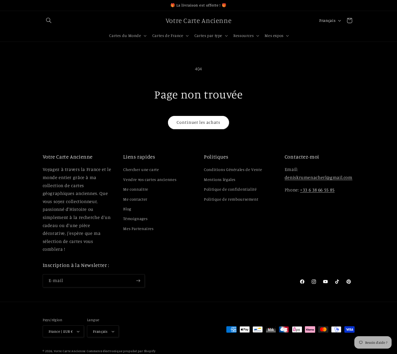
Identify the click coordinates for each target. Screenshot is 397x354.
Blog (127, 209)
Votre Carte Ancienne (70, 351)
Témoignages (135, 218)
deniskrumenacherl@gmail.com (318, 177)
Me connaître (135, 189)
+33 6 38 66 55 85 (317, 190)
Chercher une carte (141, 169)
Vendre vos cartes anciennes (149, 179)
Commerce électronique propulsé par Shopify (121, 351)
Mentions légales (219, 179)
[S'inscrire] (138, 280)
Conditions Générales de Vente (233, 169)
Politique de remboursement (231, 199)
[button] (49, 20)
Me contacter (135, 199)
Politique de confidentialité (230, 189)
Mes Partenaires (138, 228)
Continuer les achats (199, 122)
